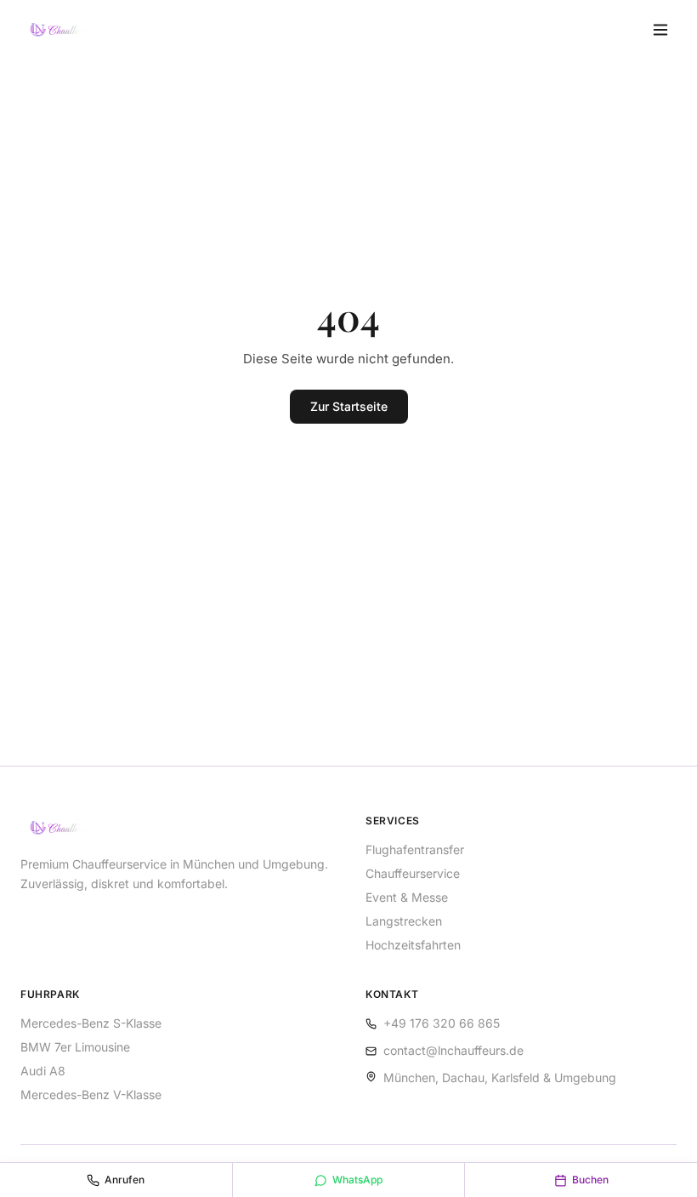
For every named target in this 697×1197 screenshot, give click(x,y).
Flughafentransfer (415, 849)
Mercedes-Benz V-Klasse (91, 1094)
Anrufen (124, 1179)
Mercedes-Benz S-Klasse (91, 1023)
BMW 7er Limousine (75, 1047)
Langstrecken (404, 921)
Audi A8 (42, 1070)
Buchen (590, 1179)
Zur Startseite (349, 406)
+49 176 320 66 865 (441, 1023)
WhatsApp (357, 1179)
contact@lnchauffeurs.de (453, 1050)
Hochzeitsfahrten (413, 945)
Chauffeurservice (413, 873)
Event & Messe (407, 897)
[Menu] (660, 30)
